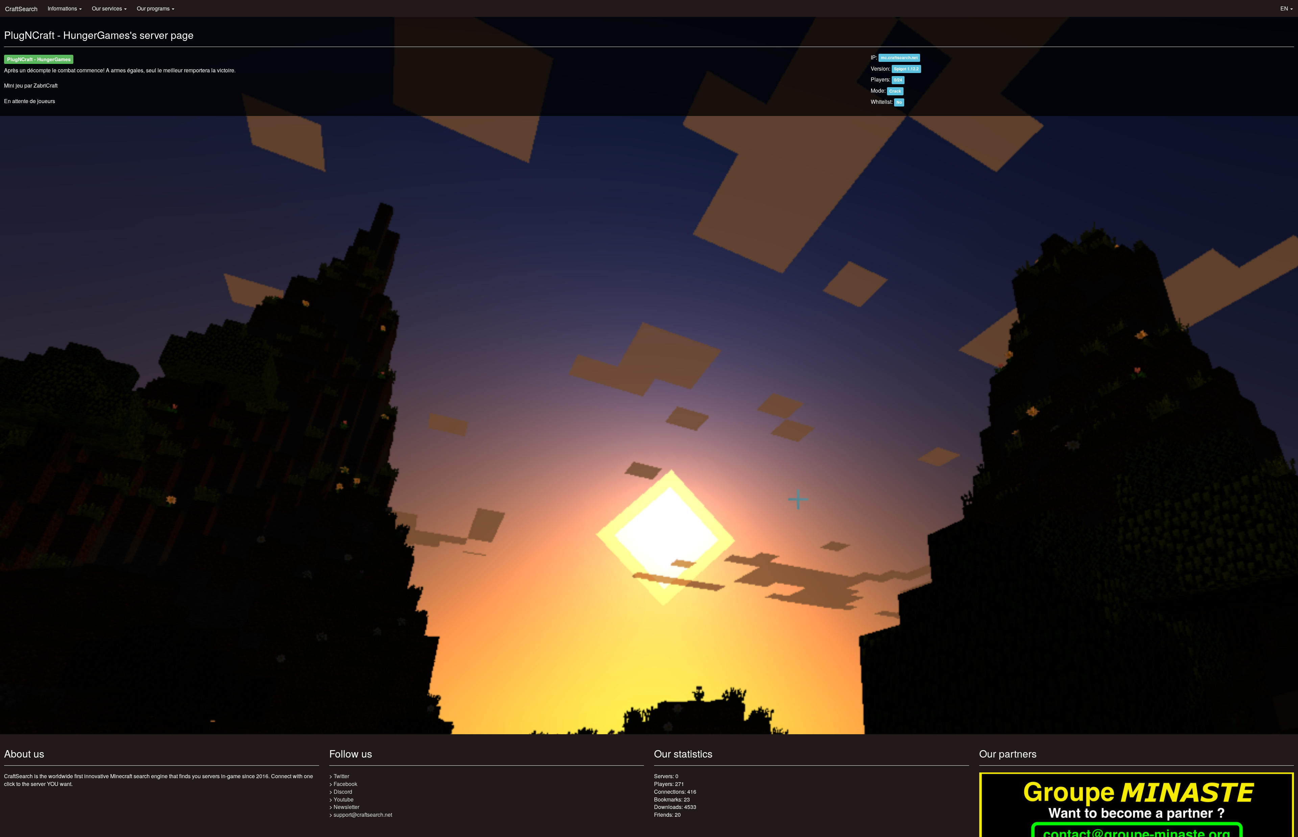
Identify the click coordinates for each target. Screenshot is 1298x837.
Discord (343, 791)
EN (1285, 8)
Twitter (341, 776)
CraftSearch (21, 8)
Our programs (154, 8)
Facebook (345, 784)
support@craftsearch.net (363, 814)
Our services (107, 8)
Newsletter (346, 807)
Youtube (344, 799)
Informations (63, 8)
